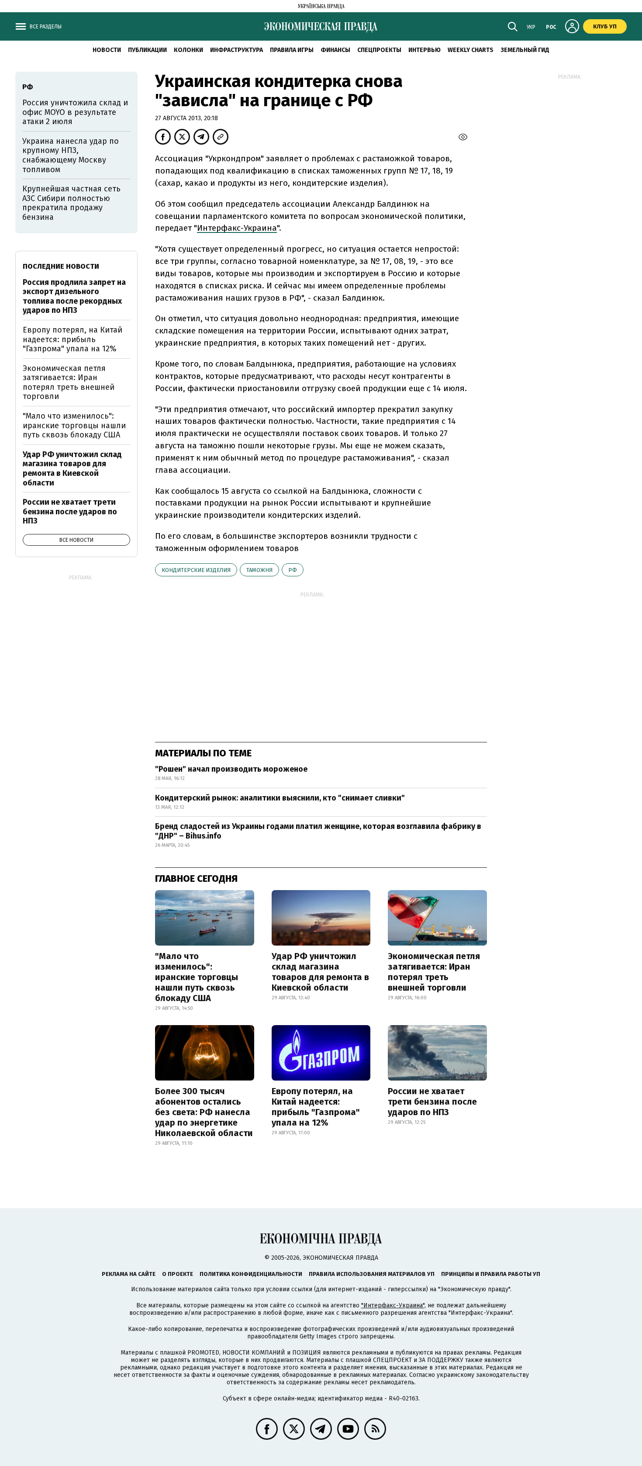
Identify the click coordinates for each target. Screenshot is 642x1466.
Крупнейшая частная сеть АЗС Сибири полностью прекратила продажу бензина (71, 203)
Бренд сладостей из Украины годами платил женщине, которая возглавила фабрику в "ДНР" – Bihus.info (318, 831)
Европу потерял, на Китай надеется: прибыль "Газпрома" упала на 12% (316, 1107)
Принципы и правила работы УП (490, 1274)
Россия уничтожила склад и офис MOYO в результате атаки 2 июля (75, 112)
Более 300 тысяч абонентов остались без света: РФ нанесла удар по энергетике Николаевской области (204, 1112)
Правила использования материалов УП (372, 1274)
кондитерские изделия (196, 570)
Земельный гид (524, 50)
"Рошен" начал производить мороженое (231, 769)
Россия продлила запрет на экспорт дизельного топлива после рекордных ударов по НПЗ (74, 296)
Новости (107, 50)
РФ (292, 570)
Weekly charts (471, 50)
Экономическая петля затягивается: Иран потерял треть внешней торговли (434, 972)
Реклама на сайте (128, 1274)
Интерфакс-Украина (237, 228)
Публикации (147, 50)
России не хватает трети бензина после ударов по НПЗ (432, 1101)
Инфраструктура (236, 50)
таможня (259, 570)
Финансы (335, 50)
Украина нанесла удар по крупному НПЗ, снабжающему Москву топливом (70, 155)
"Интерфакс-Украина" (393, 1305)
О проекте (177, 1274)
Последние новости (61, 266)
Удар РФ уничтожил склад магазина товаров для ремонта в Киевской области (320, 972)
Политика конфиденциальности (251, 1274)
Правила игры (292, 50)
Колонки (188, 50)
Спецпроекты (379, 50)
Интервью (424, 50)
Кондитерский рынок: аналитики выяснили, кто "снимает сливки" (280, 798)
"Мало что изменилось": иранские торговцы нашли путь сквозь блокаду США (196, 977)
